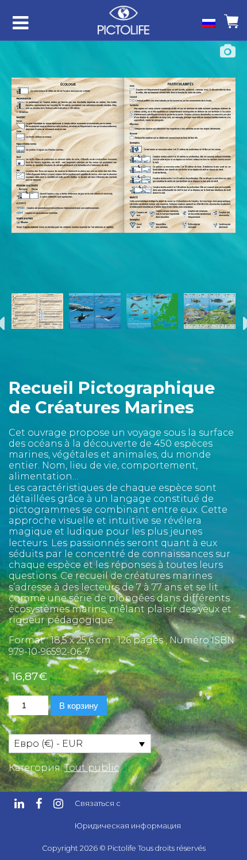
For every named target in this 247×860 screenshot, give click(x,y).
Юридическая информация (128, 825)
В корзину (78, 706)
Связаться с (98, 803)
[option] (123, 155)
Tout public (91, 767)
